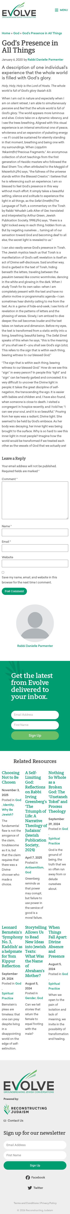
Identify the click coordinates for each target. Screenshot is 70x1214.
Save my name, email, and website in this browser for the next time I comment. (29, 580)
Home (6, 33)
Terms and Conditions (26, 1203)
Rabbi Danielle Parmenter (45, 59)
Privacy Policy (48, 1203)
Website (7, 557)
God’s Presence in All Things (42, 33)
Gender (30, 998)
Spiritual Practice (54, 841)
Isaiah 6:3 (44, 90)
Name (6, 526)
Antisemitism (34, 867)
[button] (61, 10)
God (16, 33)
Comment (9, 479)
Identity (8, 805)
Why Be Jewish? (7, 812)
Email (6, 541)
